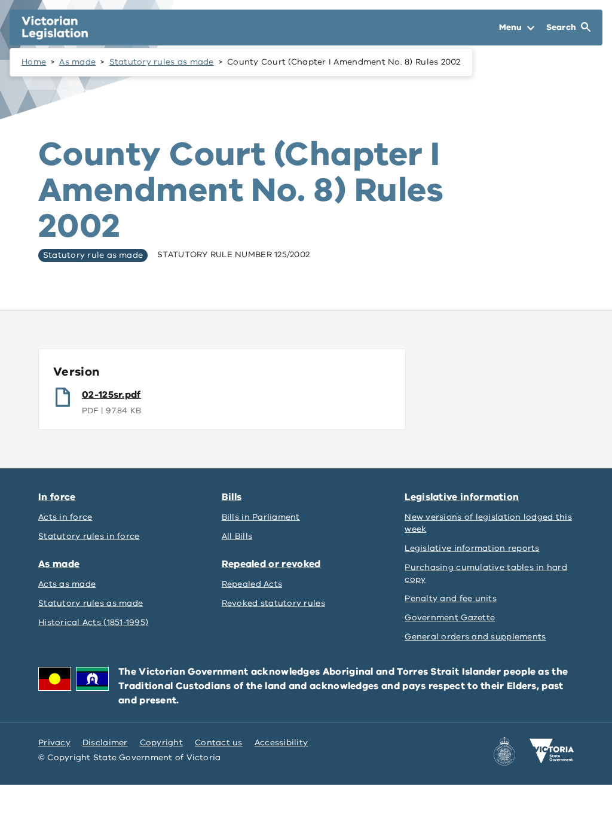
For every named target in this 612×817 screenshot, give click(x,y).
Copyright (161, 742)
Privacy (54, 742)
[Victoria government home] (552, 751)
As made (77, 62)
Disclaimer (105, 742)
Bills (232, 497)
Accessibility (281, 742)
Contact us (219, 742)
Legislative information (462, 497)
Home (34, 62)
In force (56, 497)
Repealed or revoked (271, 564)
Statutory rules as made (161, 62)
